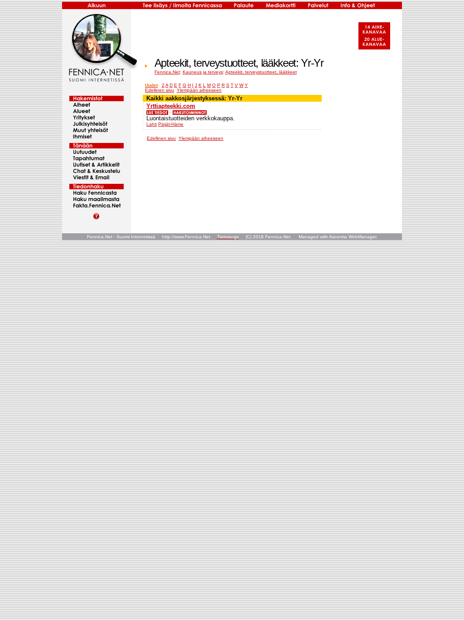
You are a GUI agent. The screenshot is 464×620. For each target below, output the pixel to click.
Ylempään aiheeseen (199, 90)
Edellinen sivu (159, 90)
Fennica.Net (167, 71)
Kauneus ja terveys (203, 71)
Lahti (151, 124)
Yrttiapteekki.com (170, 106)
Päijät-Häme (171, 124)
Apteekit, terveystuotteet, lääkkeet (261, 71)
